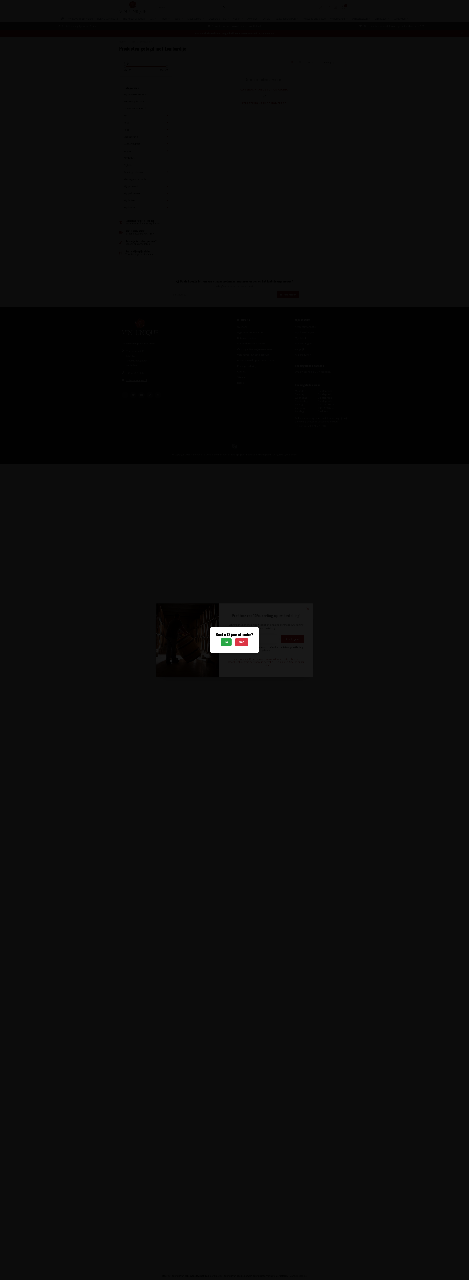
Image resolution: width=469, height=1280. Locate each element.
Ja (226, 642)
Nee (241, 642)
